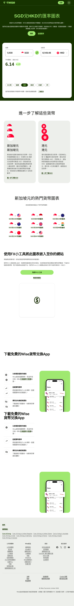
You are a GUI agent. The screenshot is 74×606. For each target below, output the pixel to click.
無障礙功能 (10, 566)
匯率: (3, 525)
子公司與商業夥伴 (10, 560)
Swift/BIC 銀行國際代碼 (46, 553)
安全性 (10, 549)
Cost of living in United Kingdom (22, 533)
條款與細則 (37, 278)
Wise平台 (28, 557)
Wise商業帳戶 (28, 560)
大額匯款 (28, 553)
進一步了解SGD (12, 178)
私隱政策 (45, 576)
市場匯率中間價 (25, 379)
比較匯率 (46, 560)
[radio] (9, 85)
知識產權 (28, 580)
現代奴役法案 (63, 578)
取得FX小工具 (37, 272)
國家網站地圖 (46, 578)
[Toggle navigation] (69, 3)
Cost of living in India (8, 536)
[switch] (37, 53)
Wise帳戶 (28, 549)
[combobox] (26, 52)
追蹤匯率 (41, 33)
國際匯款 (28, 547)
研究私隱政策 (46, 547)
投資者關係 (10, 557)
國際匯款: (5, 529)
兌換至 (43, 47)
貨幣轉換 (46, 549)
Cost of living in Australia (60, 533)
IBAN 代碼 (46, 555)
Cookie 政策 (63, 576)
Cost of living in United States (42, 533)
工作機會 (10, 553)
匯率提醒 (46, 557)
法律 (28, 576)
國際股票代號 (46, 551)
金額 (6, 47)
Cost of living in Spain (55, 536)
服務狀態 (10, 555)
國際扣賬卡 (28, 551)
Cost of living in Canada (9, 538)
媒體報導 (10, 551)
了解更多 (41, 91)
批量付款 (28, 564)
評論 (10, 564)
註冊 (61, 3)
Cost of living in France (40, 536)
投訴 (28, 578)
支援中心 (10, 562)
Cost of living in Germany (24, 536)
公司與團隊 (10, 547)
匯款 (31, 33)
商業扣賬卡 (28, 562)
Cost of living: (6, 533)
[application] (19, 74)
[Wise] (9, 3)
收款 (28, 555)
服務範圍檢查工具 (10, 568)
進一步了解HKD (47, 173)
